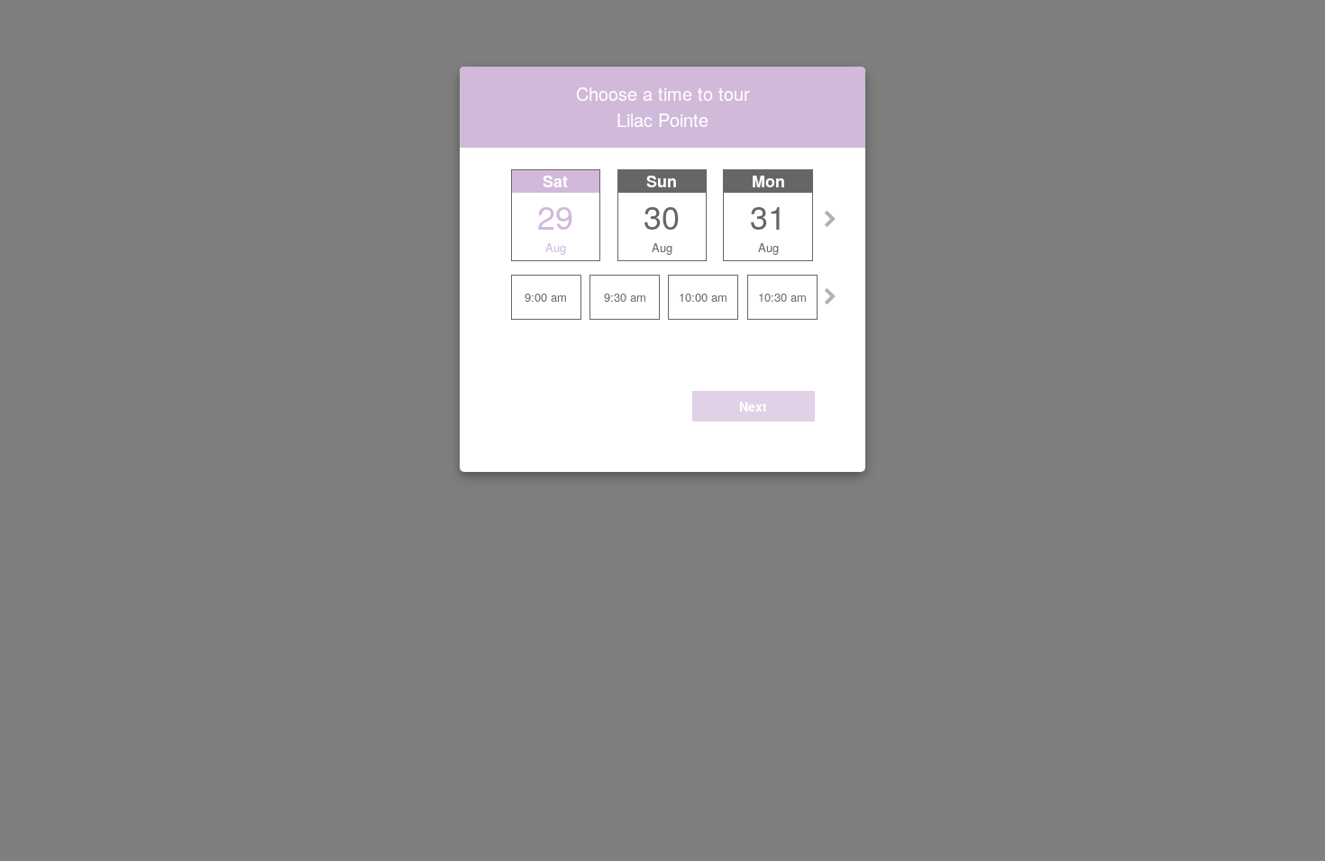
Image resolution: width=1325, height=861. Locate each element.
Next (753, 406)
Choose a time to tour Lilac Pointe (663, 106)
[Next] (830, 214)
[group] (662, 243)
